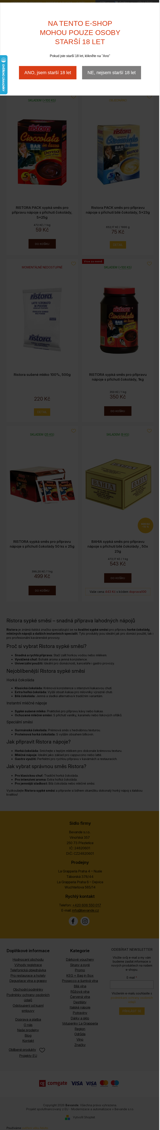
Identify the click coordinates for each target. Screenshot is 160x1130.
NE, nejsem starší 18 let (112, 72)
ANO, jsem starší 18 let (47, 72)
